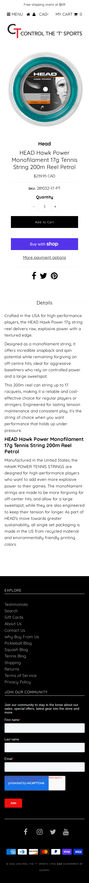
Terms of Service (21, 675)
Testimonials (16, 604)
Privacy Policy (18, 681)
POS (53, 864)
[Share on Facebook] (34, 277)
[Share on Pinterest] (54, 277)
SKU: (32, 188)
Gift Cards (14, 617)
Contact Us (15, 630)
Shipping (13, 662)
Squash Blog (16, 649)
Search (11, 610)
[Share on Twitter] (43, 277)
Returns (12, 668)
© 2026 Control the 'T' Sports (27, 864)
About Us (13, 623)
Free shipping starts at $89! (45, 4)
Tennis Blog (15, 655)
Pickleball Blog (18, 643)
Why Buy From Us (22, 636)
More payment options (44, 257)
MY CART (69, 14)
